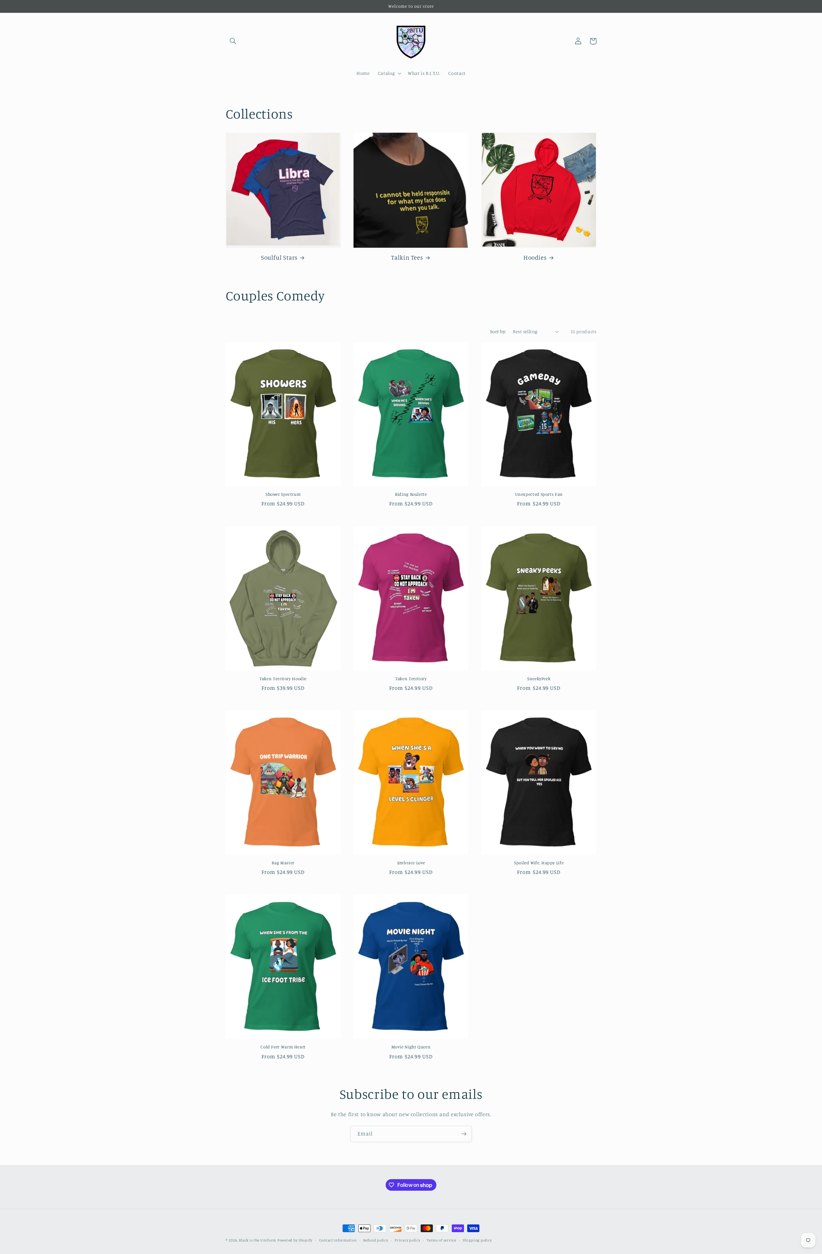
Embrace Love (411, 862)
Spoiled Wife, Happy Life (539, 862)
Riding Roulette (411, 494)
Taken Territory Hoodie (283, 678)
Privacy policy (407, 1240)
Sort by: (498, 331)
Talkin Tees (407, 257)
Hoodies (535, 257)
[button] (233, 41)
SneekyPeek (538, 678)
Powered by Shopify (294, 1240)
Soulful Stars (279, 257)
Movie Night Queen (411, 1046)
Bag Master (283, 862)
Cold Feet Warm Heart (283, 1046)
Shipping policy (477, 1240)
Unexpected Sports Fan (539, 494)
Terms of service (441, 1240)
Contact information (338, 1240)
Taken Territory (410, 678)
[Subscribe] (464, 1134)
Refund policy (375, 1240)
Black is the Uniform (257, 1240)
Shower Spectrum (283, 494)
